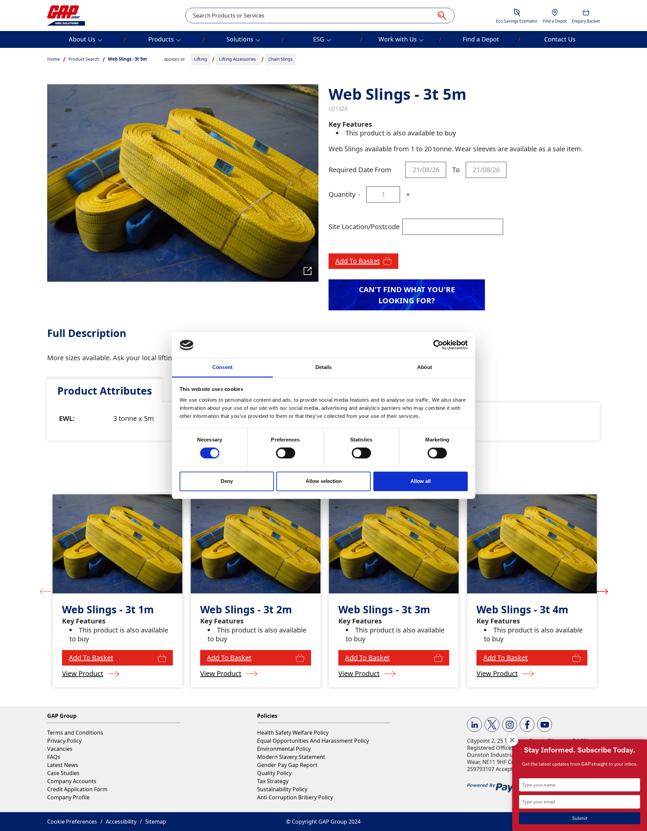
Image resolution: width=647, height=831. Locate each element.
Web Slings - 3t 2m (246, 609)
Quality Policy (274, 773)
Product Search (83, 59)
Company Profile (68, 797)
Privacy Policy (64, 740)
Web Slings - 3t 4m (522, 609)
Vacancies (59, 748)
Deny (227, 481)
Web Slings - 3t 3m (384, 609)
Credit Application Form (77, 789)
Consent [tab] (222, 367)
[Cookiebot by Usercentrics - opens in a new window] (438, 345)
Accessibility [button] (121, 821)
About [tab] (424, 367)
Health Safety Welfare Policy (293, 732)
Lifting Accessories (237, 59)
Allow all (420, 481)
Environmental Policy (284, 748)
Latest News (62, 765)
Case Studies (63, 773)
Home (53, 59)
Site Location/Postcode (364, 226)
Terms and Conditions (75, 732)
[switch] (285, 453)
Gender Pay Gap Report (287, 765)
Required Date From (360, 169)
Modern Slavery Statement (291, 757)
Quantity (342, 194)
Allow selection (324, 481)
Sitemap (155, 821)
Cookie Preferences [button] (72, 821)
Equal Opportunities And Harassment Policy (313, 740)
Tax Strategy (272, 781)
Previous (45, 591)
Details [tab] (323, 367)
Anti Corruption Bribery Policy (295, 797)
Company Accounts (71, 781)
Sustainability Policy (282, 789)
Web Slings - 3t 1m (108, 609)
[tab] (104, 390)
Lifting (200, 59)
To (456, 169)
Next (602, 591)
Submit (579, 818)
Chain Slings (280, 59)
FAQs (53, 757)
